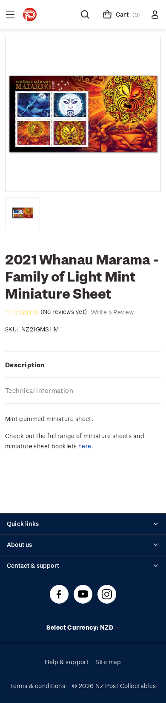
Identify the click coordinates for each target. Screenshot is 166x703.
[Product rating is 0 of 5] (22, 312)
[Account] (155, 14)
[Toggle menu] (10, 14)
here (85, 446)
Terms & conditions (37, 685)
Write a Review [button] (112, 312)
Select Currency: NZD (80, 627)
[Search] (85, 14)
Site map (108, 661)
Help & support (67, 661)
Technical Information (39, 390)
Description (25, 365)
